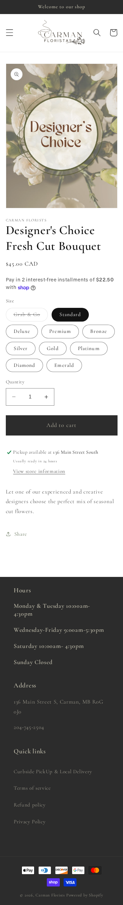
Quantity (15, 382)
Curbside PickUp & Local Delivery (53, 771)
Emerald (64, 365)
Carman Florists (50, 895)
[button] (9, 32)
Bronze (98, 331)
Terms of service (32, 788)
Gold (52, 348)
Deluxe (22, 331)
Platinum (89, 348)
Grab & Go (31, 316)
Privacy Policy (29, 822)
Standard (70, 314)
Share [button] (20, 534)
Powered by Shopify (84, 895)
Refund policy (30, 805)
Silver (21, 348)
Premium (60, 331)
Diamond (25, 365)
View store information (39, 471)
